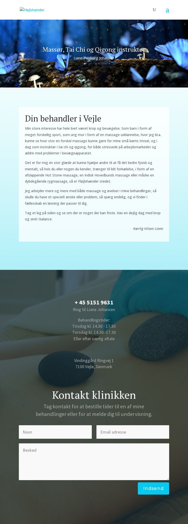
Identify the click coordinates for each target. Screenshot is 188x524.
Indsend (153, 488)
